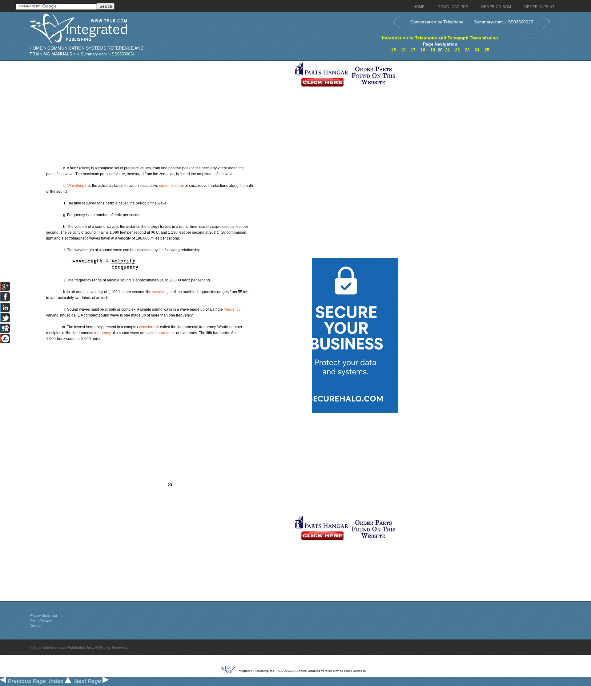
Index (57, 681)
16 (403, 49)
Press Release (41, 621)
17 (413, 49)
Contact (35, 625)
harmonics (166, 333)
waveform (147, 327)
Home (36, 48)
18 (422, 49)
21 (447, 49)
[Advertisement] (160, 104)
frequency (232, 309)
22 (457, 49)
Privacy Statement (43, 615)
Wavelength (77, 186)
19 (432, 49)
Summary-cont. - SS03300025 (503, 21)
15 (393, 49)
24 (477, 49)
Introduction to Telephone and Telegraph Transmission (440, 37)
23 (467, 49)
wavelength (162, 292)
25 (486, 49)
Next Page (88, 681)
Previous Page (26, 681)
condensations (171, 186)
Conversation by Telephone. (437, 21)
